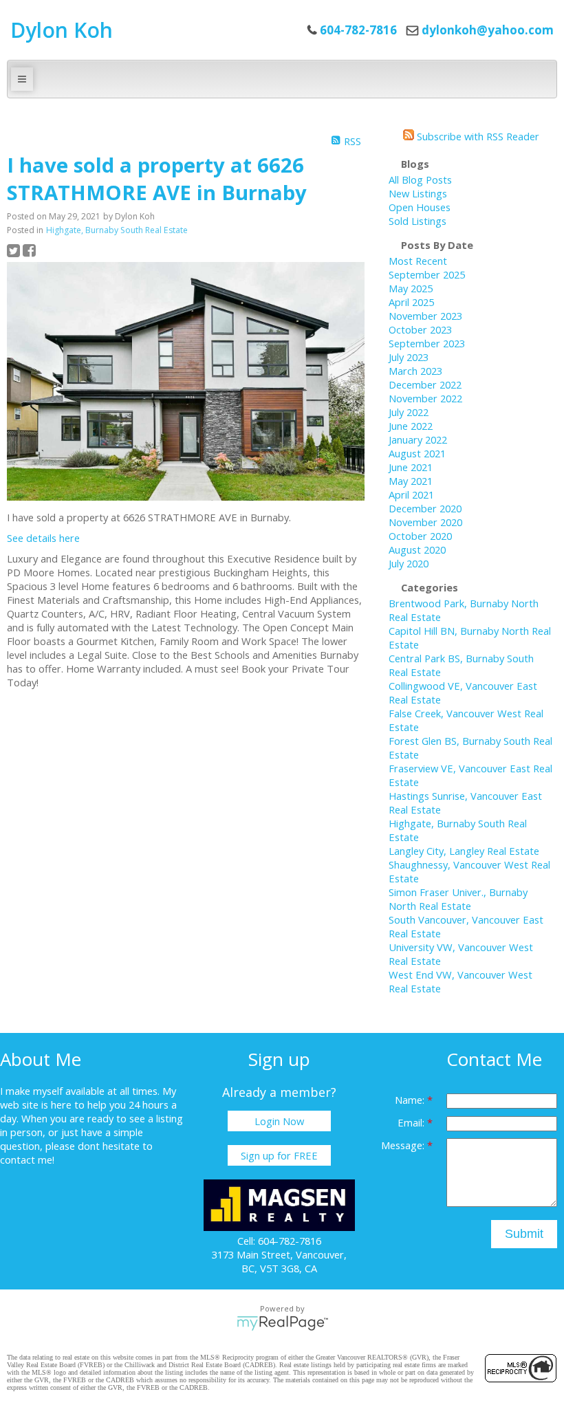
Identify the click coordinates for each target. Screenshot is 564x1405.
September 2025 (427, 274)
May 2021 (411, 481)
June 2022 (411, 426)
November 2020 (425, 522)
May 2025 (411, 288)
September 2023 (427, 343)
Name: (411, 1100)
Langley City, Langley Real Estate (464, 851)
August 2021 (417, 453)
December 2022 (425, 384)
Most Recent (418, 261)
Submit (524, 1234)
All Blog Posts (420, 179)
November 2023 (425, 316)
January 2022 (418, 439)
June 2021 (411, 467)
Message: (404, 1145)
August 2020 (417, 549)
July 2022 (409, 412)
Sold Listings (417, 221)
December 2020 (425, 508)
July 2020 (409, 563)
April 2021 (411, 494)
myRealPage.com (282, 1323)
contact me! (27, 1159)
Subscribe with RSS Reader (476, 136)
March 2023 (415, 371)
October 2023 (420, 329)
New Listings (418, 193)
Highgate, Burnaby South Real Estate (117, 230)
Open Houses (420, 207)
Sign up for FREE (279, 1155)
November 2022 (425, 398)
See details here (43, 538)
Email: (412, 1122)
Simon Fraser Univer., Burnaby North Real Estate (458, 899)
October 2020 (420, 536)
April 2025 (411, 302)
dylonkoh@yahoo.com (488, 30)
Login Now (279, 1121)
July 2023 (409, 357)
